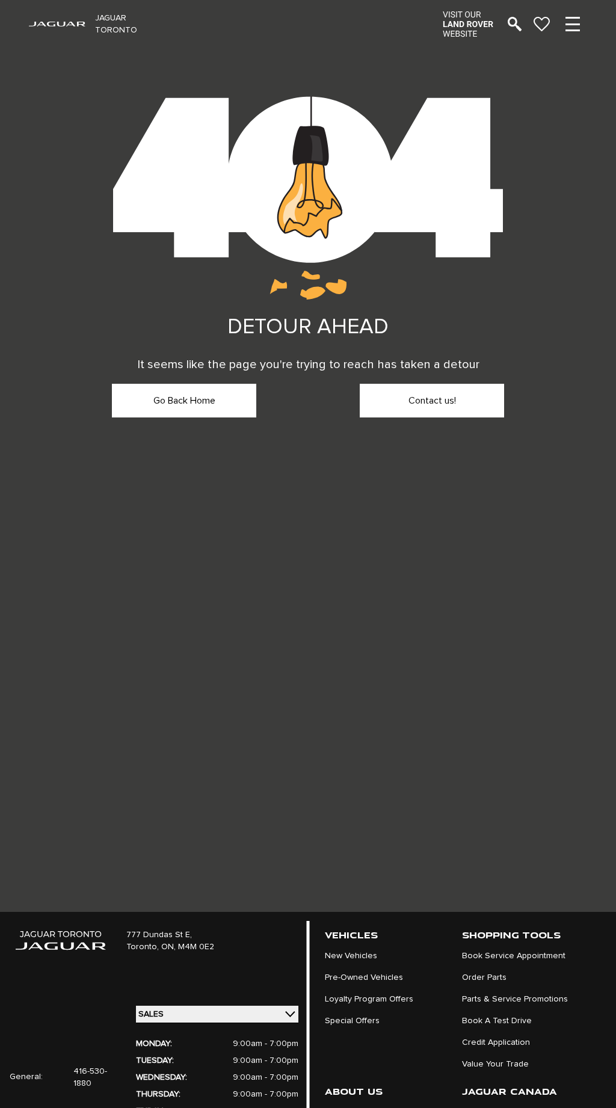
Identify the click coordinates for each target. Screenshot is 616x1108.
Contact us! (432, 400)
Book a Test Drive (497, 1021)
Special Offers (352, 1021)
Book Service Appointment (513, 956)
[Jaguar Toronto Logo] (57, 24)
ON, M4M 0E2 (187, 947)
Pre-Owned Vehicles (364, 977)
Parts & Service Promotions (515, 999)
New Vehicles (351, 956)
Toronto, (143, 947)
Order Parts (484, 977)
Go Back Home (184, 400)
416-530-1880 (90, 1077)
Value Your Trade (495, 1064)
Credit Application (496, 1042)
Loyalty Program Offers (369, 999)
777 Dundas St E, (159, 935)
